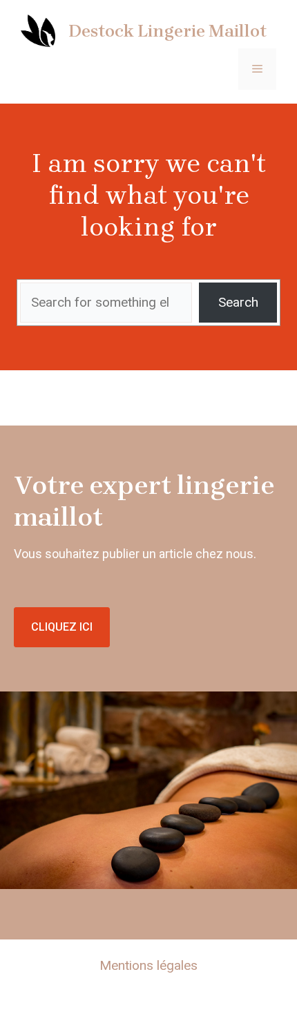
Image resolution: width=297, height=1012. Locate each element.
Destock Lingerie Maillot (167, 31)
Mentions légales (148, 965)
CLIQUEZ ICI (62, 626)
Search (238, 302)
